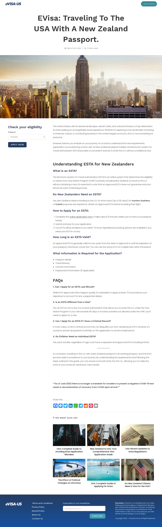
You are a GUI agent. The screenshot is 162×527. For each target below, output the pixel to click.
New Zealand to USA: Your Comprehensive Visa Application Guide (103, 452)
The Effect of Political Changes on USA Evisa (69, 481)
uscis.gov (142, 514)
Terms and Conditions (42, 503)
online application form (81, 216)
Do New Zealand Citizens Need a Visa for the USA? (137, 485)
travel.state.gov (128, 514)
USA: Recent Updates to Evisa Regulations (137, 450)
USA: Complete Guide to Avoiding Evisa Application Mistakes (69, 452)
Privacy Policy (38, 507)
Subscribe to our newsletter (76, 503)
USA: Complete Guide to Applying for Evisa (103, 485)
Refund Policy (38, 511)
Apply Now (17, 144)
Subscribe (97, 516)
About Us (36, 514)
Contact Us (37, 518)
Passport (12, 132)
